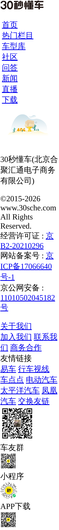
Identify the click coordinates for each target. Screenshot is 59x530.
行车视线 (33, 369)
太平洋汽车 (20, 390)
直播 (10, 89)
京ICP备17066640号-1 (27, 266)
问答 (10, 67)
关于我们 (16, 326)
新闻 (10, 78)
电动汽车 (41, 379)
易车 (8, 369)
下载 (10, 99)
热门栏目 (17, 35)
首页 (10, 24)
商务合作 (26, 347)
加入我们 (16, 336)
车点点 (12, 379)
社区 (10, 57)
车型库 (14, 46)
